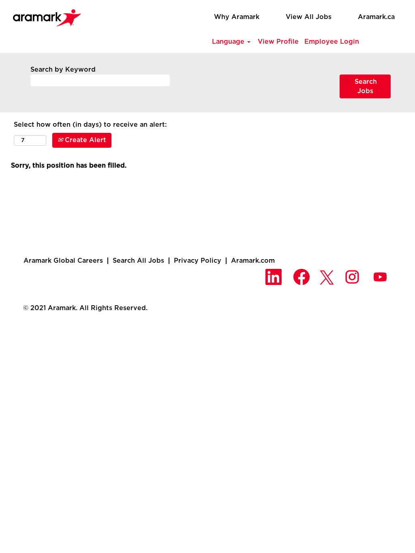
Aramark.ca (376, 17)
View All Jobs (309, 17)
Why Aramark (236, 17)
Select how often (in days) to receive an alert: (90, 124)
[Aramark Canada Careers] (42, 15)
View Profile (278, 41)
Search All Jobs (138, 260)
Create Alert (84, 140)
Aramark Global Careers (63, 260)
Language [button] (229, 41)
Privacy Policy (197, 260)
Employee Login (331, 41)
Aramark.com (253, 260)
